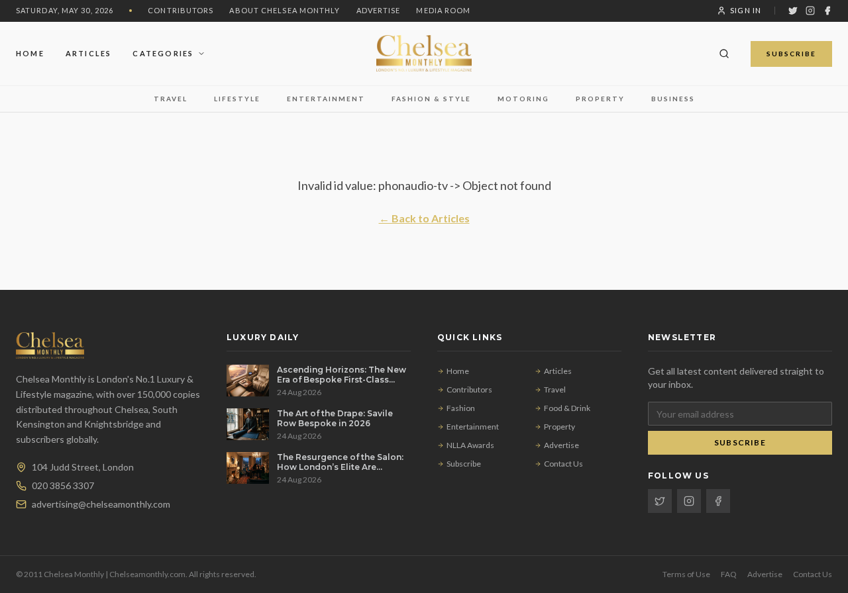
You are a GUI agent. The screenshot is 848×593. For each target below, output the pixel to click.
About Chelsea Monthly (284, 10)
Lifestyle (237, 99)
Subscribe (791, 53)
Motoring (523, 99)
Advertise (378, 10)
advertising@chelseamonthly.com (101, 504)
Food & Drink (567, 408)
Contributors (180, 10)
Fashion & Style (431, 99)
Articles (89, 52)
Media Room (443, 10)
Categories (162, 52)
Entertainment (326, 99)
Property (600, 99)
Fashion (461, 408)
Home (30, 52)
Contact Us (563, 464)
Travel (170, 99)
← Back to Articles (424, 218)
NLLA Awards (470, 445)
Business (673, 99)
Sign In (745, 10)
